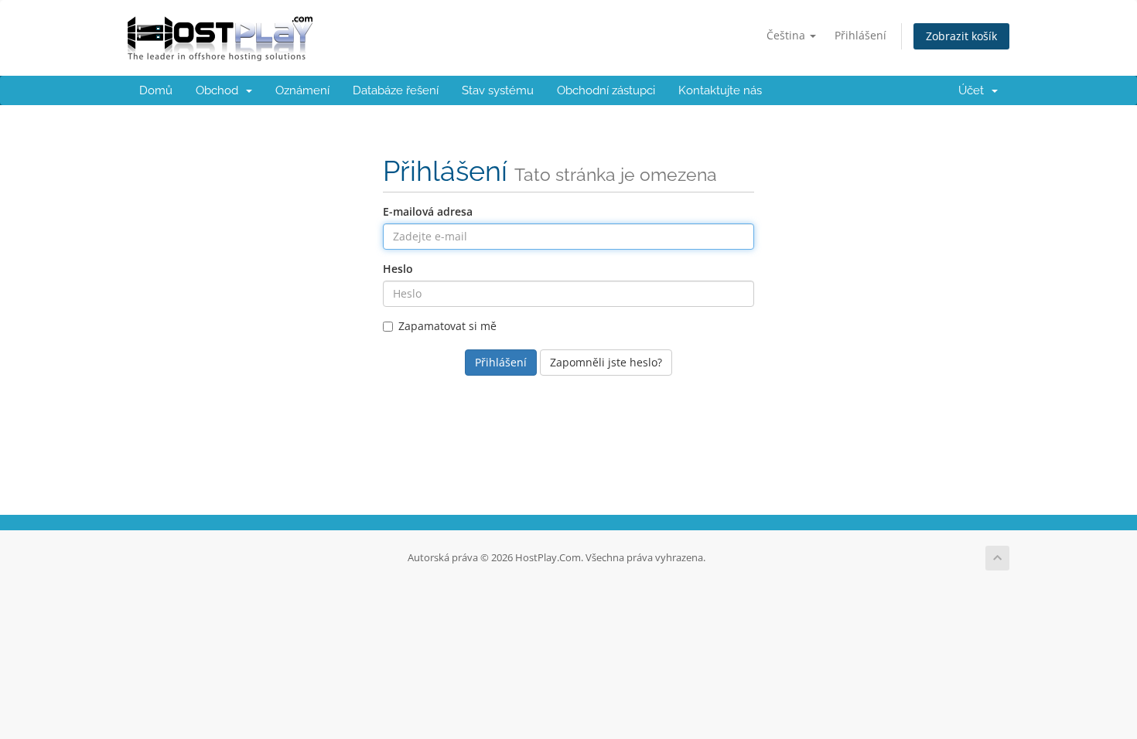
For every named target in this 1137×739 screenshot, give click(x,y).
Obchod (220, 90)
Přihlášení (860, 35)
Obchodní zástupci (606, 90)
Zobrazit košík (961, 36)
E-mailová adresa (428, 211)
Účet (974, 90)
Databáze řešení (396, 90)
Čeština (787, 35)
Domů (155, 90)
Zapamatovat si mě (447, 325)
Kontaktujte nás (720, 90)
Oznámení (302, 90)
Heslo (398, 268)
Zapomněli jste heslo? (606, 362)
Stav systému (498, 90)
